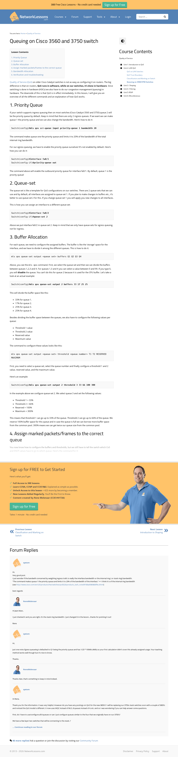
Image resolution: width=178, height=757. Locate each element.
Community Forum (89, 740)
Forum (74, 17)
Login (128, 17)
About (113, 17)
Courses (59, 17)
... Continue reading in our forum (27, 727)
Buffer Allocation (21, 64)
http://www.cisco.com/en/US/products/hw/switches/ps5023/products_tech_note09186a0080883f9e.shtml (59, 584)
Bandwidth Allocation (23, 71)
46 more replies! (21, 740)
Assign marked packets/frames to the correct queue (37, 67)
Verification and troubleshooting (28, 74)
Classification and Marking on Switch (29, 532)
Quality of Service (33, 33)
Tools (99, 17)
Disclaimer (128, 751)
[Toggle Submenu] (121, 64)
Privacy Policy (142, 751)
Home (23, 33)
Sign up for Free (24, 506)
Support (87, 17)
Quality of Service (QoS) (21, 82)
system (26, 563)
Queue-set (18, 61)
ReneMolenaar (30, 601)
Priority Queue (20, 57)
